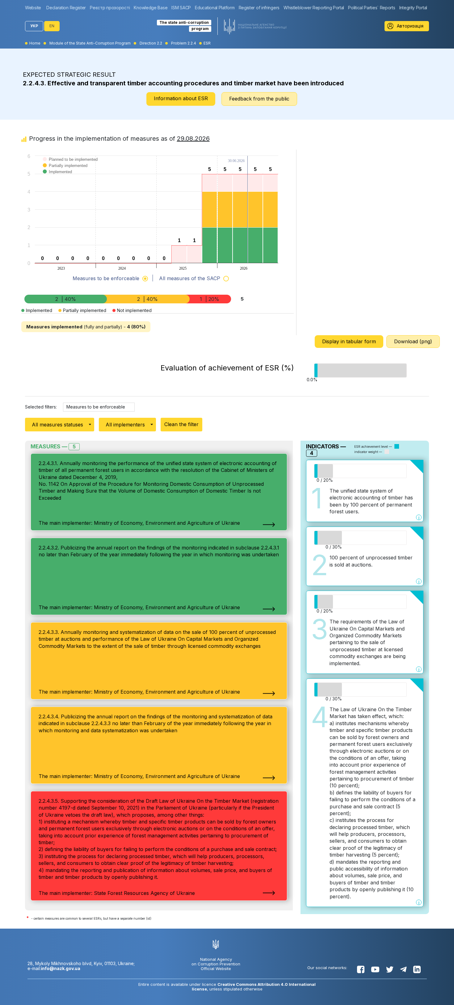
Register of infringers (259, 7)
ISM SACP (181, 7)
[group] (34, 7)
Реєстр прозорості (110, 7)
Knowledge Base (150, 7)
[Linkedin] (417, 969)
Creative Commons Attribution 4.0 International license (254, 986)
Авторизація (410, 25)
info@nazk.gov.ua (60, 968)
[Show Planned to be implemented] (70, 165)
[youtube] (375, 969)
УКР (34, 26)
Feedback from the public (259, 99)
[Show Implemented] (57, 178)
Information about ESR (181, 98)
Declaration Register (66, 7)
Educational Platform (214, 7)
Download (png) (413, 341)
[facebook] (360, 969)
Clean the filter (181, 424)
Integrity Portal (413, 7)
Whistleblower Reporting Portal (314, 7)
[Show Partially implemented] (65, 171)
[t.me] (403, 969)
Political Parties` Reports (371, 7)
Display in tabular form (349, 341)
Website (33, 7)
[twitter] (389, 969)
